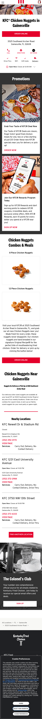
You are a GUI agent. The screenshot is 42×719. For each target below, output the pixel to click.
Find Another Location (21, 535)
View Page (7, 444)
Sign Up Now (10, 227)
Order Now (10, 150)
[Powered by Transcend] (3, 716)
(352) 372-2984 (9, 479)
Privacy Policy (10, 680)
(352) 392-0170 (9, 440)
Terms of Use (22, 690)
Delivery (35, 61)
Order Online (21, 34)
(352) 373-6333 (9, 514)
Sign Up (20, 604)
